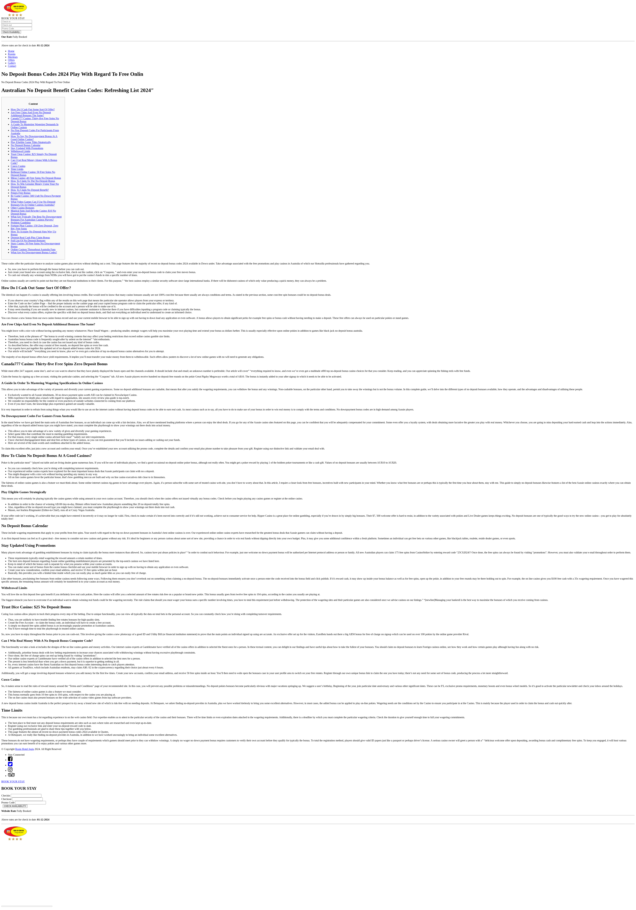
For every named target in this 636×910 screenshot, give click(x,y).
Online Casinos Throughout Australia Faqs (33, 249)
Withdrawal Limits (20, 151)
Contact (12, 66)
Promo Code (8, 802)
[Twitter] (10, 765)
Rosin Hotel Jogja (24, 749)
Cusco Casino (18, 166)
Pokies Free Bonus (20, 192)
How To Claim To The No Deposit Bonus (33, 181)
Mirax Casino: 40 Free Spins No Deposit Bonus (36, 178)
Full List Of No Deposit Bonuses (28, 240)
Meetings (13, 57)
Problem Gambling (21, 222)
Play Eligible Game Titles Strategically (31, 142)
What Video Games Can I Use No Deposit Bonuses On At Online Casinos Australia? (33, 203)
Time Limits (17, 169)
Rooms (11, 54)
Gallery (12, 63)
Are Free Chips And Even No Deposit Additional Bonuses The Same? (31, 114)
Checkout (6, 799)
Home (11, 51)
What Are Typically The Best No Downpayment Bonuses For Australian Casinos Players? (36, 218)
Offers (11, 60)
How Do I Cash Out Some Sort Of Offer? (33, 109)
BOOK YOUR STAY (13, 781)
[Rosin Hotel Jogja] (15, 15)
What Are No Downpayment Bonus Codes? (34, 252)
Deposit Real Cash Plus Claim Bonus (30, 237)
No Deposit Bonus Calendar (25, 145)
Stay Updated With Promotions (27, 148)
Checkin (5, 795)
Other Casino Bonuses (22, 207)
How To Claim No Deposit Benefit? (30, 189)
